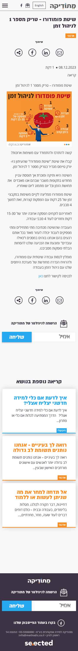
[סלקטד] (39, 642)
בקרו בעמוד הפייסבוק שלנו (35, 622)
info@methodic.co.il (31, 635)
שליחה (16, 337)
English (39, 5)
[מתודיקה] (63, 6)
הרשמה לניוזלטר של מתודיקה (34, 323)
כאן (41, 276)
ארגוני (70, 36)
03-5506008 (26, 632)
